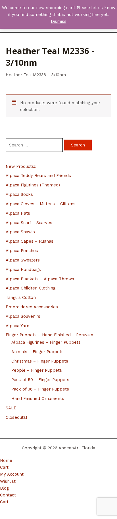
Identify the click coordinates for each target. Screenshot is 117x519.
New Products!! (21, 166)
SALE (11, 408)
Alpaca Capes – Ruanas (29, 241)
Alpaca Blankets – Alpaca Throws (40, 278)
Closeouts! (16, 417)
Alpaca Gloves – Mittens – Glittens (41, 203)
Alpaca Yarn (17, 325)
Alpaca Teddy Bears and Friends (38, 175)
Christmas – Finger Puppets (39, 361)
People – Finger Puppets (36, 370)
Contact (8, 495)
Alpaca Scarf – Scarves (29, 222)
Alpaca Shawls (20, 231)
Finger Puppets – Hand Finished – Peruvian (49, 334)
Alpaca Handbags (23, 269)
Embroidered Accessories (32, 306)
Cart (4, 467)
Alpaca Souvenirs (23, 316)
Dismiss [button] (58, 21)
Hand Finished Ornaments (37, 398)
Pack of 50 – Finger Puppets (40, 379)
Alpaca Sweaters (23, 260)
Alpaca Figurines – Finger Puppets (46, 342)
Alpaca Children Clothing (30, 288)
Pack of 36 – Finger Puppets (40, 389)
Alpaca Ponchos (22, 250)
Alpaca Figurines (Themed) (33, 185)
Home (6, 460)
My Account (12, 474)
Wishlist (8, 481)
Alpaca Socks (19, 194)
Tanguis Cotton (21, 297)
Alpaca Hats (18, 213)
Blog (4, 488)
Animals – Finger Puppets (37, 351)
